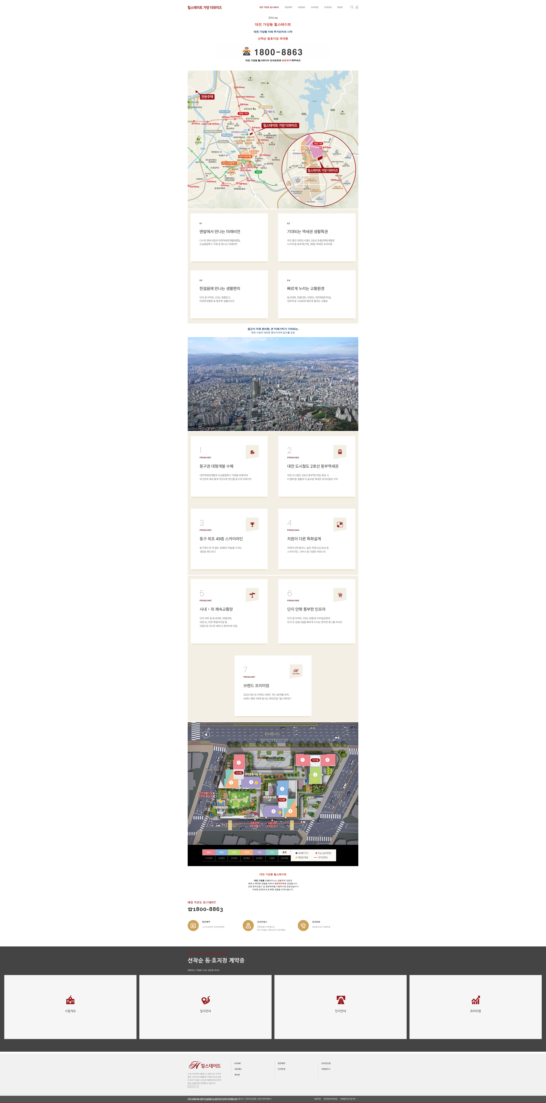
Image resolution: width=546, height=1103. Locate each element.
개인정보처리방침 (330, 1098)
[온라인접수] (248, 925)
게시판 (340, 7)
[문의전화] (303, 925)
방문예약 (288, 7)
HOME (237, 1063)
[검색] (351, 7)
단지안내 (327, 7)
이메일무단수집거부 (347, 1098)
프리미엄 (314, 7)
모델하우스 (326, 1068)
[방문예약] (193, 925)
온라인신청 (326, 1063)
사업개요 (301, 7)
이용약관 (317, 1098)
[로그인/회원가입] (356, 7)
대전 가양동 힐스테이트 (269, 7)
